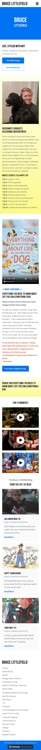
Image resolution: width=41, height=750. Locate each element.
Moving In (6, 699)
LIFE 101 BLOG (9, 721)
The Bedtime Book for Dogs (15, 693)
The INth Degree (10, 717)
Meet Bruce (7, 671)
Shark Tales (7, 689)
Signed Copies (9, 734)
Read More (9, 537)
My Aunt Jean (8, 724)
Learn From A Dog (10, 713)
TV (3, 703)
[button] (13, 60)
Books (5, 675)
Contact (6, 731)
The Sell (6, 706)
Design (5, 727)
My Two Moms (9, 696)
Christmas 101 (10, 627)
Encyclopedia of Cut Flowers (15, 710)
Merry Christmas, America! (14, 685)
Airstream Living (9, 682)
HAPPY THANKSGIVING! (12, 573)
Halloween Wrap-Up (12, 519)
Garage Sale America (11, 678)
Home (5, 668)
